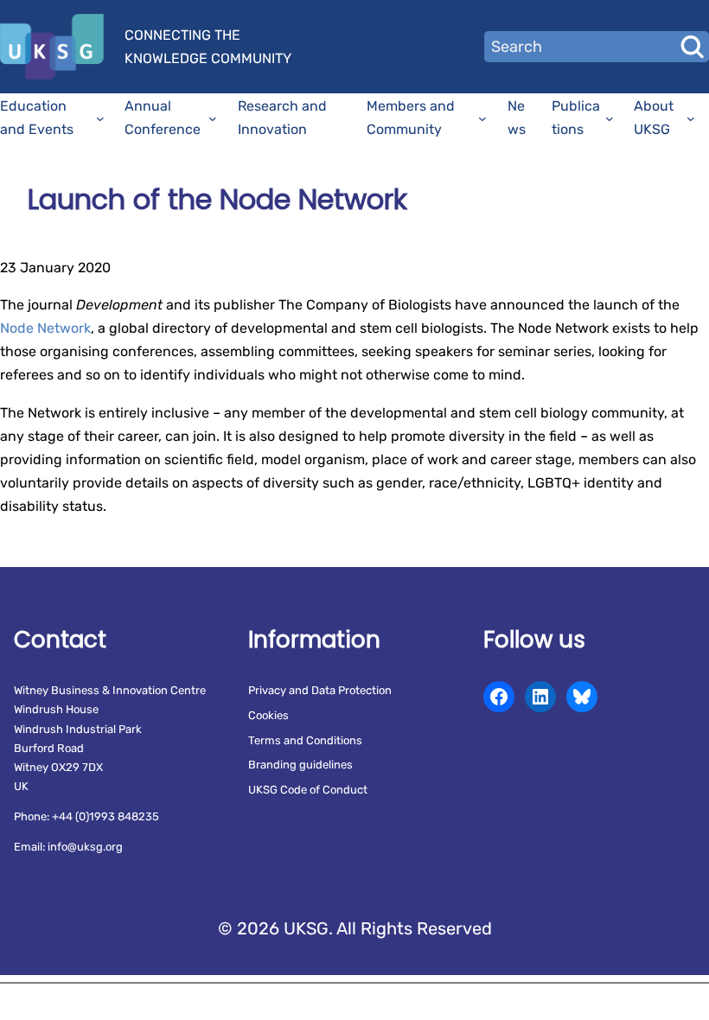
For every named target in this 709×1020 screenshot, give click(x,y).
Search (691, 46)
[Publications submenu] (609, 118)
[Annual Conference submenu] (212, 118)
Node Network (45, 328)
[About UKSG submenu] (691, 118)
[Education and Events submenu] (100, 118)
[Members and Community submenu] (482, 118)
